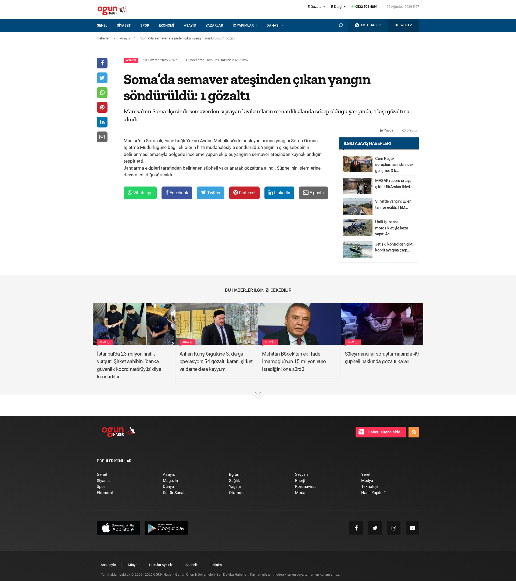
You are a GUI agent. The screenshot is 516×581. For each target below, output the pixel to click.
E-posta (316, 192)
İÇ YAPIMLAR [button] (244, 25)
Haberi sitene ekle (383, 432)
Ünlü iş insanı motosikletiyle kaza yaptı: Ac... (391, 228)
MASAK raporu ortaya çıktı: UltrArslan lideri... (394, 183)
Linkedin (281, 192)
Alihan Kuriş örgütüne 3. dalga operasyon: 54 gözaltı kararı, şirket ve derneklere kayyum (216, 361)
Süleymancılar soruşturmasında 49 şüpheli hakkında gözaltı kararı (382, 358)
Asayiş (131, 60)
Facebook (178, 192)
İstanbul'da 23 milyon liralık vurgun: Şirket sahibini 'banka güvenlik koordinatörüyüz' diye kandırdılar (129, 365)
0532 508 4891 (366, 7)
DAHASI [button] (273, 25)
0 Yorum (412, 130)
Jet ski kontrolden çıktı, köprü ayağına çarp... (394, 247)
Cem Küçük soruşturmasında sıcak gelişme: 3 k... (394, 164)
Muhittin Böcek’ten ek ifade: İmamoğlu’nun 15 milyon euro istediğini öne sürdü (294, 361)
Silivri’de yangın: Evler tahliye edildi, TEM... (392, 204)
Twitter (213, 192)
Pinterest (247, 192)
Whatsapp (142, 192)
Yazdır (388, 130)
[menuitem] (107, 25)
